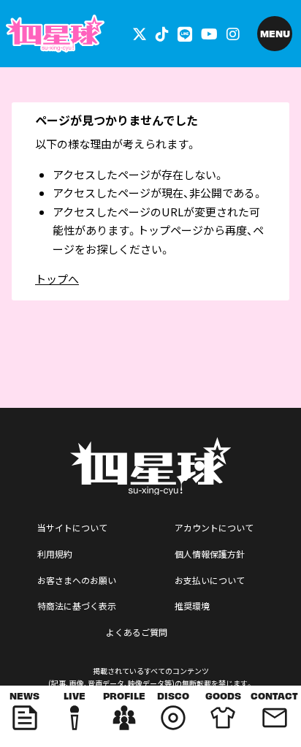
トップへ (57, 279)
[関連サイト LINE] (185, 33)
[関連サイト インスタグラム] (233, 33)
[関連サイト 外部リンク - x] (139, 33)
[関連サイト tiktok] (162, 33)
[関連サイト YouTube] (209, 33)
